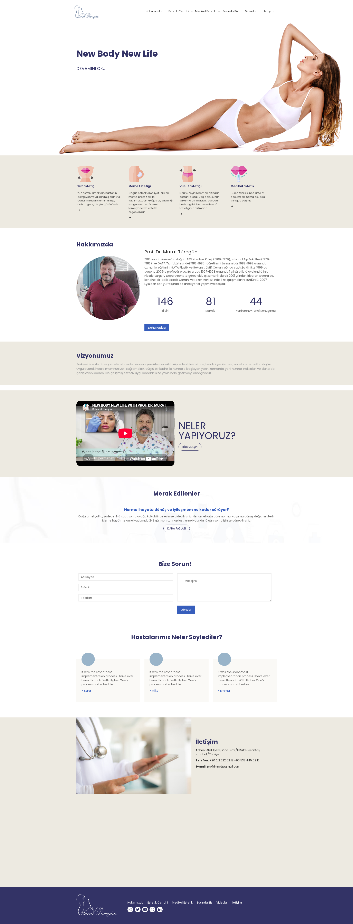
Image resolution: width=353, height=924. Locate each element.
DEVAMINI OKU (90, 68)
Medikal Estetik (205, 11)
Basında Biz (230, 11)
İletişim (269, 11)
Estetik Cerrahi (179, 11)
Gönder (186, 610)
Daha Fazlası (157, 328)
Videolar (251, 11)
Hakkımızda (154, 11)
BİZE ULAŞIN (190, 447)
